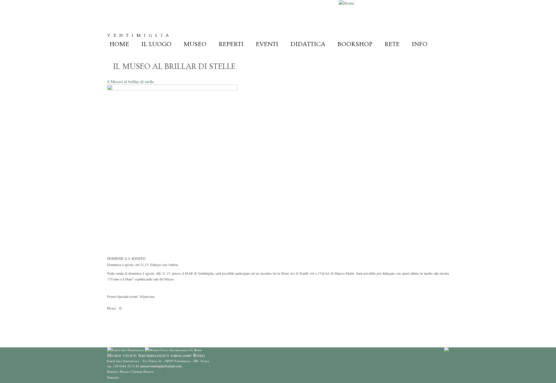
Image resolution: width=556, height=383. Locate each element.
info (419, 44)
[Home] (346, 3)
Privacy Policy (119, 371)
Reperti (231, 44)
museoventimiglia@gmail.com (161, 366)
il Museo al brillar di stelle (130, 81)
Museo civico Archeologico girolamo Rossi (208, 24)
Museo (195, 44)
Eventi (267, 44)
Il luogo (156, 44)
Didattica (307, 44)
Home (119, 44)
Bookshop (354, 44)
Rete (392, 44)
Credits (113, 377)
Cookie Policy (142, 371)
